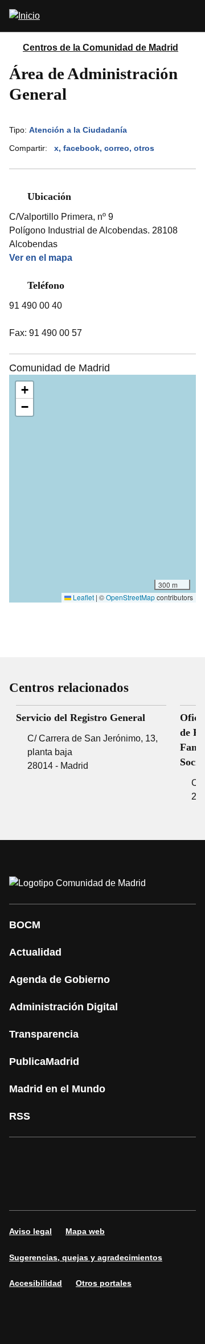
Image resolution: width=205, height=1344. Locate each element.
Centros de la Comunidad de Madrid (100, 47)
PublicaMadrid (44, 1061)
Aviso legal (30, 1231)
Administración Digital (63, 1007)
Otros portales (104, 1283)
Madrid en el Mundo (57, 1089)
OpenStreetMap (130, 597)
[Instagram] (59, 1158)
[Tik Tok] (59, 1190)
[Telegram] (128, 1190)
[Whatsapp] (25, 1190)
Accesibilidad (35, 1283)
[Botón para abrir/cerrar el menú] (189, 16)
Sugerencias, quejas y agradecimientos (85, 1257)
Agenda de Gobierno (59, 979)
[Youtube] (128, 1158)
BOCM (24, 925)
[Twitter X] (93, 1158)
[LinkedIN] (162, 1158)
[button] (24, 390)
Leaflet (82, 597)
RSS (19, 1116)
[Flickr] (93, 1190)
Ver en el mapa (40, 258)
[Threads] (162, 1190)
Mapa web (85, 1231)
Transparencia (44, 1034)
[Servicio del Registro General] (91, 739)
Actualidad (35, 952)
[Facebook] (25, 1158)
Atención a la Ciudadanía (78, 129)
